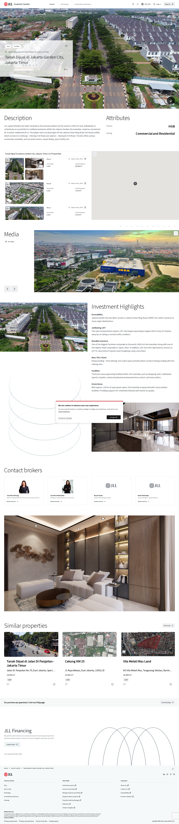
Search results (15, 768)
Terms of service (41, 821)
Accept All (113, 417)
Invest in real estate (68, 789)
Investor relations (126, 796)
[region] (89, 412)
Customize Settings (65, 418)
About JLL (124, 785)
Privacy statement (10, 821)
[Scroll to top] (173, 769)
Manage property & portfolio (71, 793)
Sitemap (6, 800)
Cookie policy (53, 821)
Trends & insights (67, 808)
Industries (65, 804)
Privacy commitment (26, 821)
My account (7, 789)
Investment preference (11, 796)
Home (6, 768)
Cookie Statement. (64, 412)
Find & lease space (68, 785)
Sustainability (125, 793)
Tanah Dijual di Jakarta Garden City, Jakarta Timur (38, 768)
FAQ (5, 785)
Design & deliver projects (70, 796)
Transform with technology (70, 800)
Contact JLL (124, 789)
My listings (7, 793)
